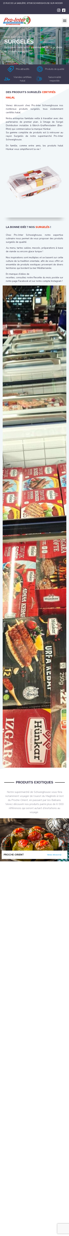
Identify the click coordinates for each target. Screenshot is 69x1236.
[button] (64, 20)
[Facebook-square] (63, 10)
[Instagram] (58, 10)
